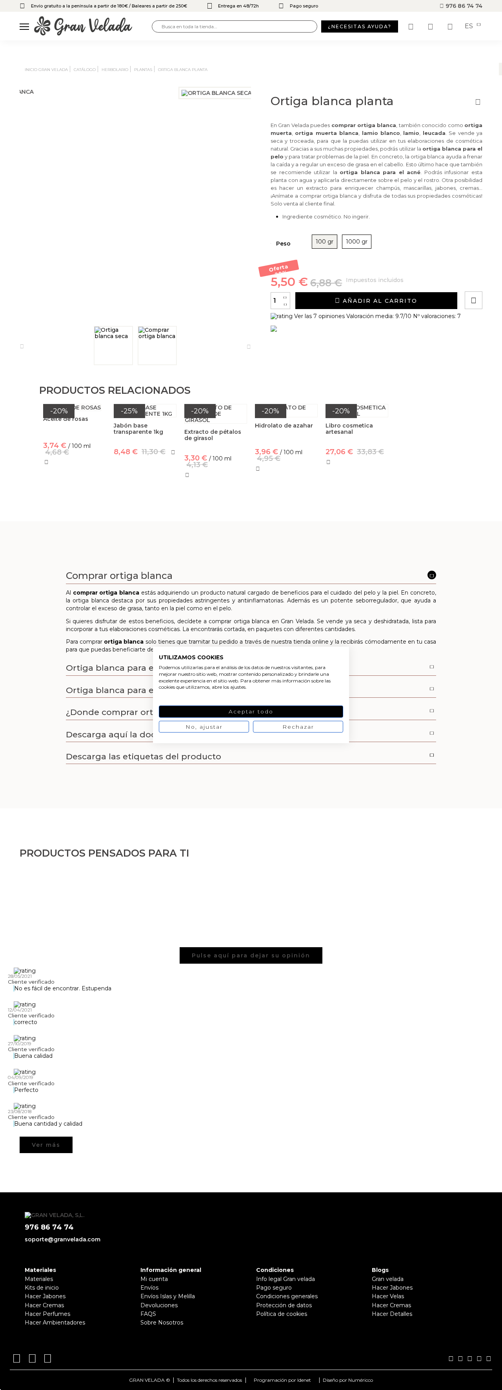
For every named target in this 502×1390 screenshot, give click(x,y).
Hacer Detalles (392, 1313)
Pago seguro (274, 1287)
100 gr (324, 241)
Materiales (39, 1279)
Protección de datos (284, 1305)
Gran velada (388, 1279)
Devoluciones (159, 1305)
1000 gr (356, 241)
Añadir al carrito (378, 300)
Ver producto (74, 499)
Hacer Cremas (44, 1305)
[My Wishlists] (412, 27)
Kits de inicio (42, 1287)
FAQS (148, 1313)
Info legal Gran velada (285, 1279)
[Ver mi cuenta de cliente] (431, 27)
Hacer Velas (388, 1296)
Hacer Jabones (45, 1296)
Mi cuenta (154, 1279)
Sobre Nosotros (161, 1322)
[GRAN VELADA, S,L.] (93, 26)
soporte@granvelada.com (62, 1239)
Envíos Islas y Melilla (167, 1296)
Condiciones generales (287, 1296)
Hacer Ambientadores (55, 1322)
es (470, 26)
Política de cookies (281, 1313)
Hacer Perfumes (47, 1313)
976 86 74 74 (463, 5)
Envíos (149, 1287)
